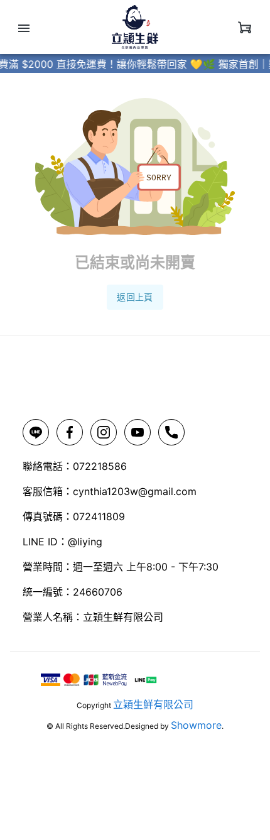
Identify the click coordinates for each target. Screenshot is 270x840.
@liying (85, 541)
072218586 (100, 466)
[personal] (245, 27)
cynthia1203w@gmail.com (135, 491)
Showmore (196, 725)
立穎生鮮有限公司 (153, 704)
